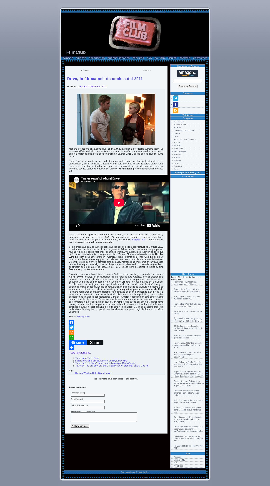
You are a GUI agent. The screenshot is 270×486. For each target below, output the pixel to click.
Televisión (178, 166)
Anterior (86, 70)
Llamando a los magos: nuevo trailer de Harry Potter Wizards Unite (186, 393)
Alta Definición (180, 122)
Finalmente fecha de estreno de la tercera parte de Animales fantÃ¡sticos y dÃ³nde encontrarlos (188, 429)
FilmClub (76, 52)
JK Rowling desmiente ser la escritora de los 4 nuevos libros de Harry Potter (188, 328)
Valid (179, 460)
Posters (177, 157)
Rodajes (177, 160)
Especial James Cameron (185, 139)
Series (176, 163)
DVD (176, 136)
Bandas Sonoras (181, 125)
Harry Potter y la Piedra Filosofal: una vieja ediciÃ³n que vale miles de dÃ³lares (188, 364)
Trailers (177, 169)
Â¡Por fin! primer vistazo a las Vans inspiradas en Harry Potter (188, 401)
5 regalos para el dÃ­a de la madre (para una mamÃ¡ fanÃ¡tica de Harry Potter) (188, 419)
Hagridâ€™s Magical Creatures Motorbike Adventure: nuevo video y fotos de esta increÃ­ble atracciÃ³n (189, 374)
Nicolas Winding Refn (86, 373)
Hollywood (178, 148)
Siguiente (145, 70)
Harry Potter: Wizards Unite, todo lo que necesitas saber (188, 305)
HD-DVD (177, 145)
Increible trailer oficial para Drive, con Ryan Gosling (101, 360)
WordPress (178, 466)
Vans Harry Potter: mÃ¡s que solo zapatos (188, 312)
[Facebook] (116, 322)
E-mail (73, 399)
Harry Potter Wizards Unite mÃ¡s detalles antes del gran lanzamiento (187, 354)
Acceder (177, 457)
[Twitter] (116, 327)
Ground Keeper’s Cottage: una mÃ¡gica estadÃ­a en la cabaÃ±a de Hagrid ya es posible (189, 383)
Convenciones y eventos (184, 131)
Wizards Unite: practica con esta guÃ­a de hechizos (187, 337)
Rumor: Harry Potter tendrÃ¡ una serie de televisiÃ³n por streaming (188, 290)
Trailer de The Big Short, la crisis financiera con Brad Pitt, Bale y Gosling (111, 365)
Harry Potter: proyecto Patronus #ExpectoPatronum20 (187, 298)
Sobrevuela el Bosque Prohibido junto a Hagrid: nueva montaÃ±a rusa (187, 410)
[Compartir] (116, 347)
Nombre (74, 393)
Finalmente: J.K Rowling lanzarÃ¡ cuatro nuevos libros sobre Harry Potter (188, 345)
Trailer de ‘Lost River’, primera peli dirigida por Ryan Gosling (105, 363)
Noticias (177, 154)
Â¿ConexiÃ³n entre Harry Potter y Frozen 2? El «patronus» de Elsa (188, 320)
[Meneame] (116, 332)
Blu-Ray (177, 128)
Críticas (177, 134)
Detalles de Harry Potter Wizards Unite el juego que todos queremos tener (189, 438)
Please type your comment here (83, 411)
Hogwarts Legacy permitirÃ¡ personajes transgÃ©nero (185, 283)
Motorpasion (83, 316)
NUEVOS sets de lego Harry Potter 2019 (188, 447)
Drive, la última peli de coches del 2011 (105, 78)
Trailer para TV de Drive (87, 358)
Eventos (177, 142)
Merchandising (180, 151)
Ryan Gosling (105, 373)
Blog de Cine (138, 239)
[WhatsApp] (116, 337)
